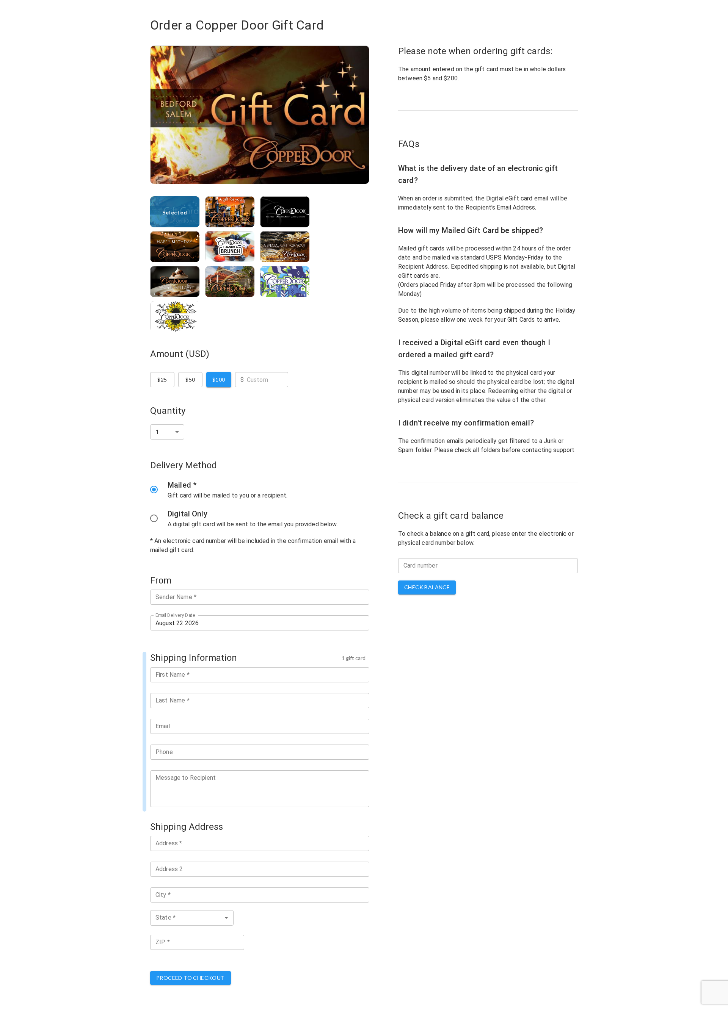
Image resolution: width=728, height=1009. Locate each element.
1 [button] (157, 432)
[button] (192, 918)
